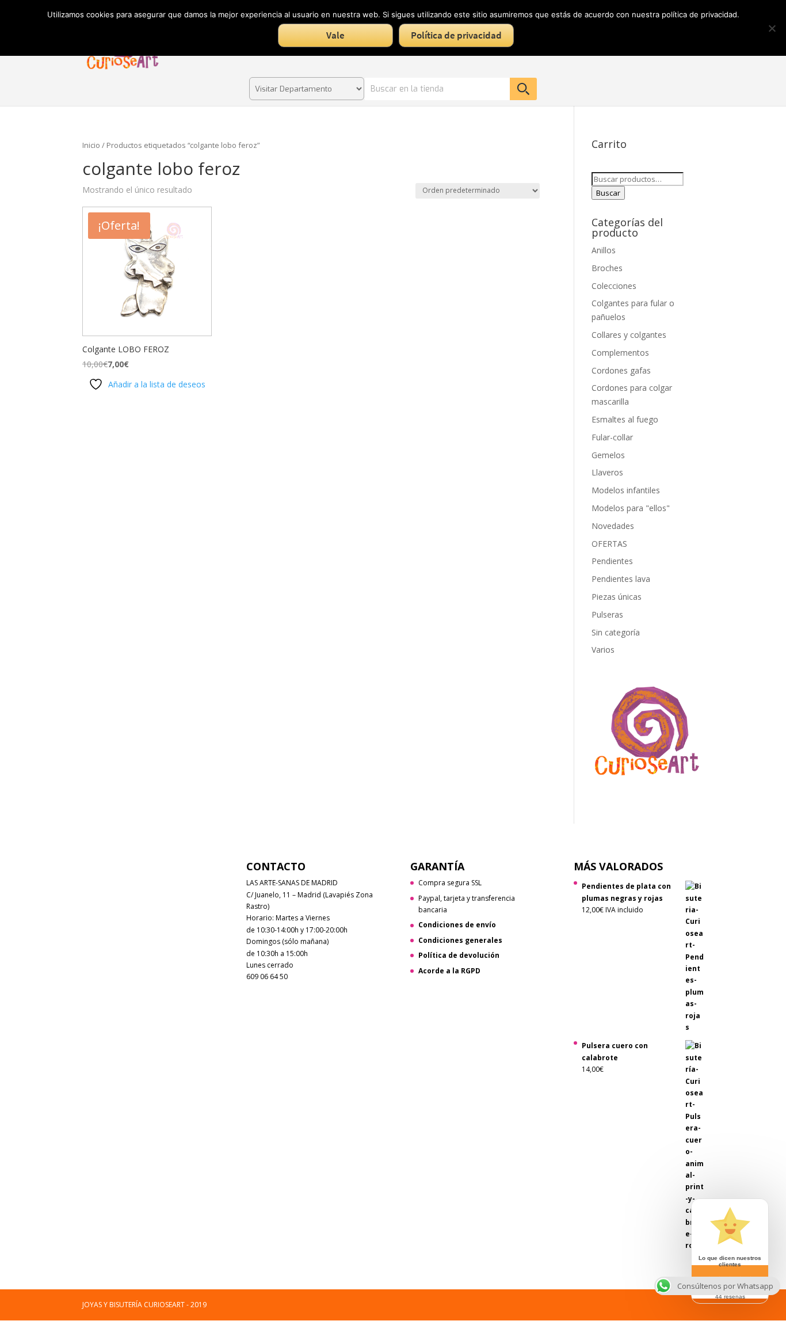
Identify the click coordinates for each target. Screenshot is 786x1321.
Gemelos (608, 455)
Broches (607, 267)
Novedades (613, 525)
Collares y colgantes (629, 334)
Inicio (91, 145)
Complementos (620, 352)
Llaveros (607, 472)
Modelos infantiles (626, 490)
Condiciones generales (460, 940)
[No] (771, 28)
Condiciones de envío (457, 925)
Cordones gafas (621, 370)
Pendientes (612, 560)
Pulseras (607, 614)
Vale (335, 35)
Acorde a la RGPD (449, 971)
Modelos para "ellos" (631, 507)
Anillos (604, 250)
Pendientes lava (621, 578)
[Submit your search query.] (523, 89)
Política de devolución (458, 955)
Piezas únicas (617, 596)
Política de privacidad (456, 35)
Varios (603, 649)
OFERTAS (609, 543)
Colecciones (614, 285)
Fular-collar (612, 437)
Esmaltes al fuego (625, 419)
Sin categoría (616, 632)
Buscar (608, 193)
